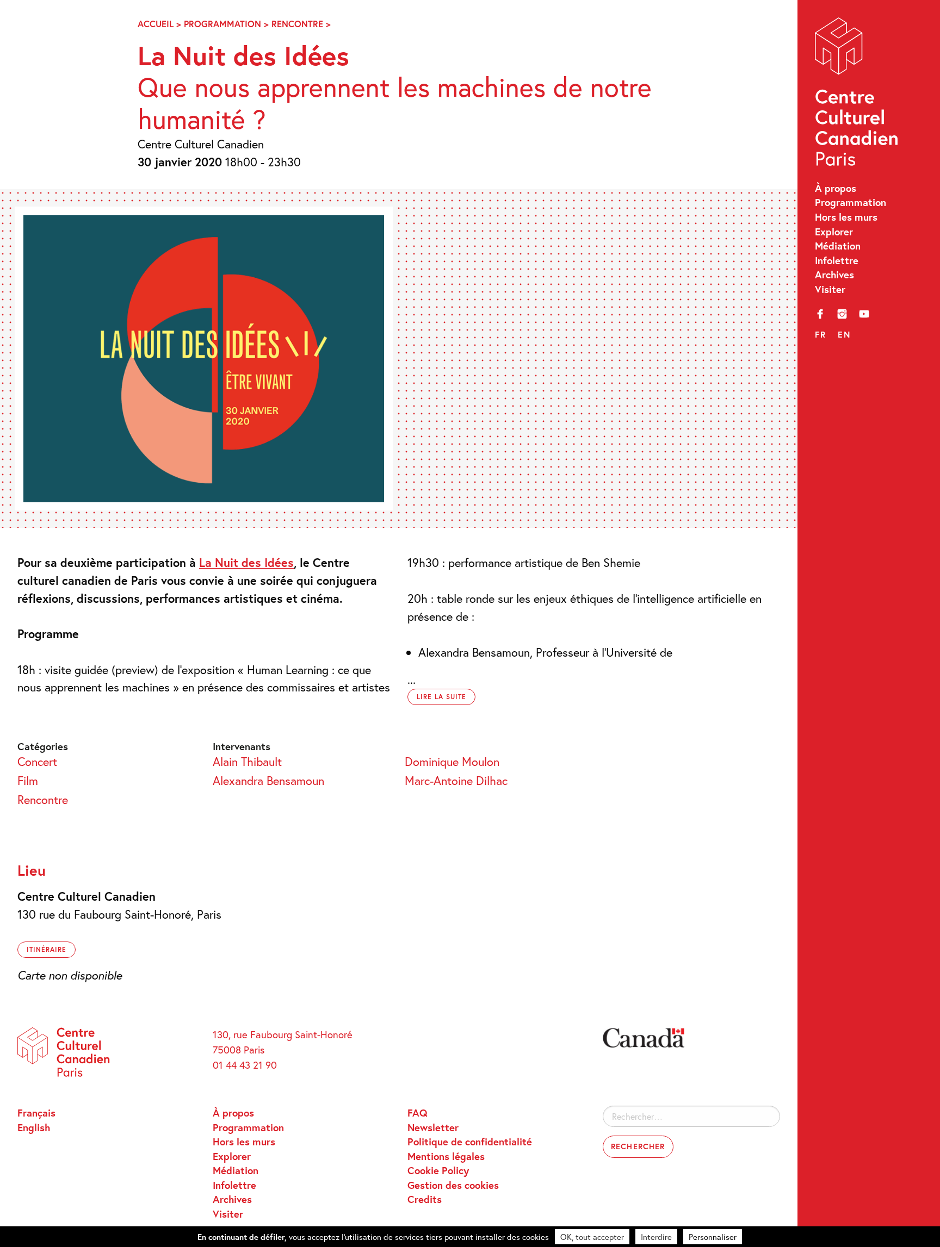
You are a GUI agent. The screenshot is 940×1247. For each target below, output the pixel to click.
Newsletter (433, 1127)
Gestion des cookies (453, 1185)
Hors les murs (846, 216)
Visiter (830, 289)
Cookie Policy (438, 1170)
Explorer (834, 231)
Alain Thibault (247, 761)
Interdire (656, 1236)
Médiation (838, 245)
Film (27, 780)
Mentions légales (446, 1156)
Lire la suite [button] (441, 697)
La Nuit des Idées (246, 562)
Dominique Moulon (452, 761)
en (844, 334)
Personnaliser (713, 1236)
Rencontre (297, 24)
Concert (37, 761)
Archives (834, 274)
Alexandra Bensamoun (268, 780)
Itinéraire (46, 949)
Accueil (156, 24)
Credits (424, 1199)
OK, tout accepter (592, 1236)
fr (820, 334)
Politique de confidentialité (469, 1141)
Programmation (850, 202)
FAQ (417, 1112)
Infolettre (836, 260)
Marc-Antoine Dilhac (456, 780)
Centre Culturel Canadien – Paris (858, 94)
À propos (835, 188)
